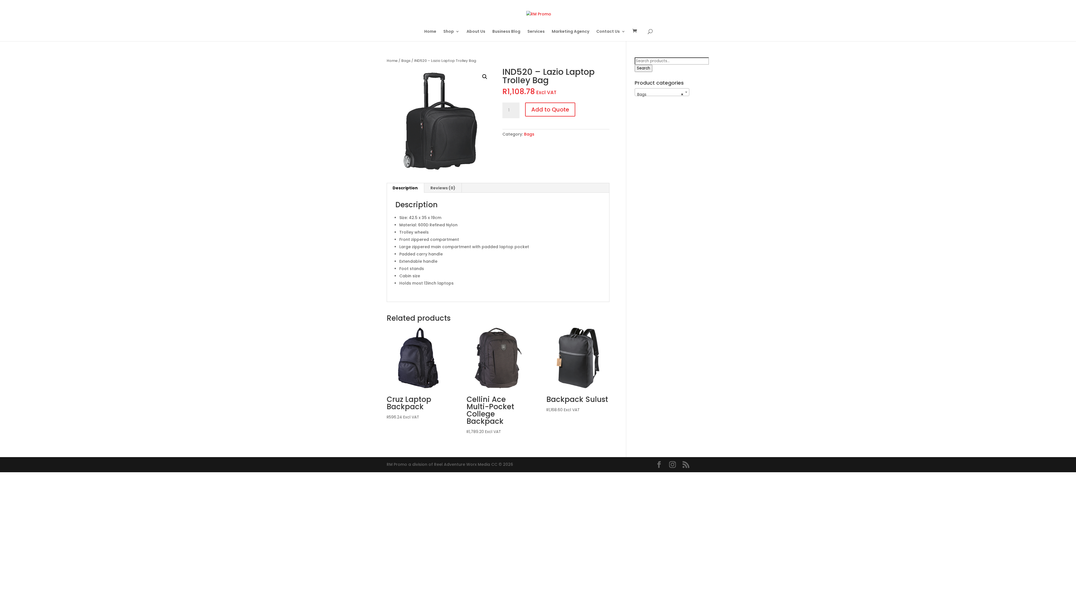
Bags (406, 60)
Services (536, 31)
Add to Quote (550, 109)
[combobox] (662, 92)
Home (430, 31)
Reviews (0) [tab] (442, 188)
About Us (476, 31)
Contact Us (608, 31)
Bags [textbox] (660, 94)
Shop (448, 31)
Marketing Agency (570, 31)
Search (643, 68)
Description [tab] (405, 188)
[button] (485, 77)
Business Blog (506, 31)
